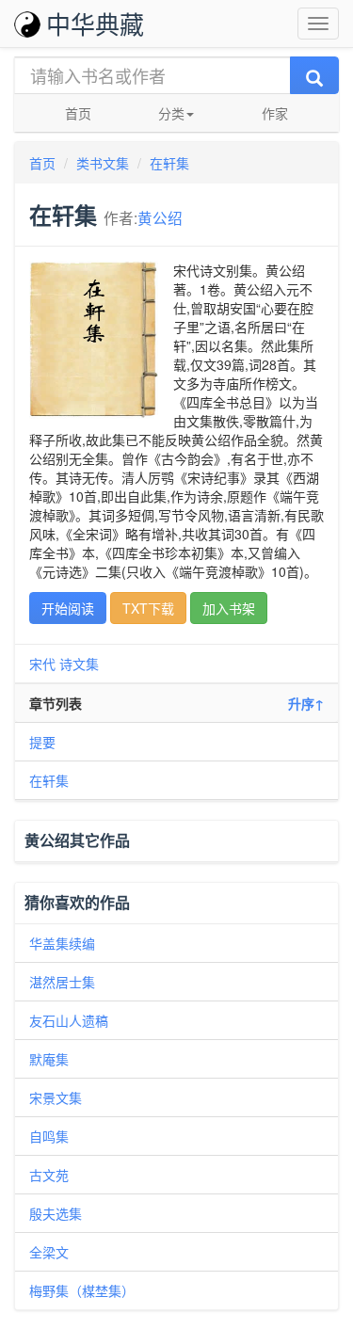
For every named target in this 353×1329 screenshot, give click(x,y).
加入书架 (228, 608)
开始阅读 (67, 608)
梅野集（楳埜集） (82, 1290)
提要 (42, 741)
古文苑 (49, 1174)
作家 (275, 113)
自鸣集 (49, 1136)
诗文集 (79, 663)
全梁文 (49, 1251)
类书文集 (102, 162)
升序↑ (306, 703)
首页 (78, 113)
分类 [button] (171, 113)
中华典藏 (95, 23)
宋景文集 (55, 1097)
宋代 (42, 663)
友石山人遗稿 (68, 1020)
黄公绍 (160, 217)
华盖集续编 (62, 943)
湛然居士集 (62, 981)
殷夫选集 (55, 1213)
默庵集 (49, 1058)
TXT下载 (148, 608)
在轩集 (169, 162)
